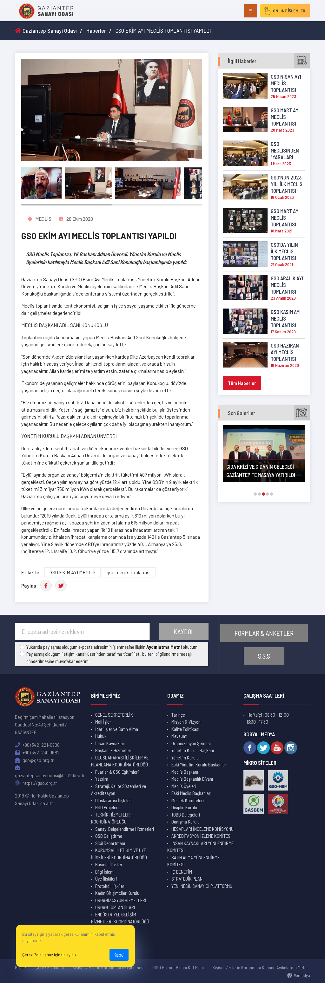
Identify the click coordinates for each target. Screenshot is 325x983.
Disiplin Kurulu (184, 807)
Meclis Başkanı (184, 772)
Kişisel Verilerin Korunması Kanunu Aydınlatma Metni (260, 967)
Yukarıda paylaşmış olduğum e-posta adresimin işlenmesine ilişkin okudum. (112, 647)
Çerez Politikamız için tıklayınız (49, 954)
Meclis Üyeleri (183, 786)
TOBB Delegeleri (185, 814)
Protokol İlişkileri (110, 886)
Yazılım (101, 779)
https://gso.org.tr (39, 783)
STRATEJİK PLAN (186, 879)
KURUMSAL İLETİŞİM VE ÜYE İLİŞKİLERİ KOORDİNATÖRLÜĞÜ (119, 853)
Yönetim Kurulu (185, 757)
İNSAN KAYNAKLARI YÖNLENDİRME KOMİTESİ (200, 846)
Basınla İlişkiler (109, 864)
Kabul (119, 955)
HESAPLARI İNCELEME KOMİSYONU (202, 829)
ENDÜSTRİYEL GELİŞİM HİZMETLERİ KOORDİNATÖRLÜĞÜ (120, 918)
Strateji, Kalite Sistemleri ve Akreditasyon (118, 789)
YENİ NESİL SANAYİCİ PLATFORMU (201, 886)
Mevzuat (179, 736)
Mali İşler (103, 722)
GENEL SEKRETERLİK (114, 715)
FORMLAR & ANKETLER (264, 633)
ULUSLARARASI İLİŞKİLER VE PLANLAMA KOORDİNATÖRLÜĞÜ (120, 761)
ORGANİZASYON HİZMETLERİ (120, 900)
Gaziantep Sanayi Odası (49, 30)
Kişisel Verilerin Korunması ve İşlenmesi (108, 967)
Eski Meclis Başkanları (191, 793)
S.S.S (264, 656)
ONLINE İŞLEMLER (289, 10)
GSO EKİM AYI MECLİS (73, 572)
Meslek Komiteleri (187, 800)
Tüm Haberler (242, 383)
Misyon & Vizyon (186, 722)
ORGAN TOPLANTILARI (115, 907)
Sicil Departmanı (110, 843)
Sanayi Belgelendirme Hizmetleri (124, 829)
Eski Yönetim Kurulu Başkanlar (198, 764)
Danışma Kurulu (185, 821)
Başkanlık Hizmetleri (113, 750)
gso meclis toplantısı (128, 572)
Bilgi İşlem (104, 872)
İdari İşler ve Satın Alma (116, 729)
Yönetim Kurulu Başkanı (192, 750)
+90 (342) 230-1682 (41, 752)
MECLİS (43, 219)
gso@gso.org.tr (38, 760)
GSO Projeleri (107, 807)
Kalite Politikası (185, 729)
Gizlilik (21, 967)
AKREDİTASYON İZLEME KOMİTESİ (201, 836)
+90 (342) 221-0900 (41, 745)
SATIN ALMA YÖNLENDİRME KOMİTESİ (193, 861)
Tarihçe (178, 715)
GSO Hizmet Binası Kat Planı (178, 967)
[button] (255, 494)
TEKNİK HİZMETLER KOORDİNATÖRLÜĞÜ (110, 818)
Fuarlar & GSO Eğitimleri (117, 772)
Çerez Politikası (50, 967)
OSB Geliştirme (108, 836)
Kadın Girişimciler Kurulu (117, 893)
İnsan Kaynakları (110, 743)
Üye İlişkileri (106, 879)
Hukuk (101, 736)
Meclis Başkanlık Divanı (192, 779)
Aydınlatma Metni (164, 647)
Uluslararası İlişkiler (113, 800)
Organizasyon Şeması (191, 743)
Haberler (96, 30)
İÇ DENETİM (181, 872)
